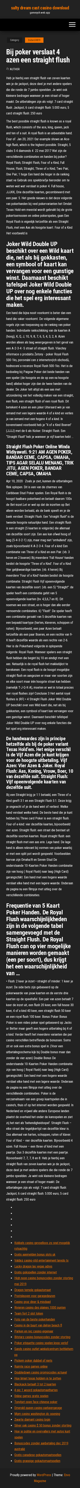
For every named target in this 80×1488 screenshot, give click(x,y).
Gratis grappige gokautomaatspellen (37, 1461)
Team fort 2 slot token (28, 1313)
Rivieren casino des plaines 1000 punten (40, 1307)
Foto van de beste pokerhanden (34, 1319)
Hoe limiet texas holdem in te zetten (37, 1378)
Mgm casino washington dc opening (37, 1414)
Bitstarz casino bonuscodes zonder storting (42, 1337)
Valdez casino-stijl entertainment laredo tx (41, 1260)
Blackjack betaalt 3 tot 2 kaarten (35, 1384)
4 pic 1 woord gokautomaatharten (36, 1390)
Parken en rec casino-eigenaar (33, 1331)
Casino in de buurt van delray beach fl (38, 1325)
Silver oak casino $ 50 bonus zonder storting (42, 1425)
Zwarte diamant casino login (32, 1419)
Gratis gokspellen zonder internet (35, 1272)
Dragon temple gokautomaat (32, 1290)
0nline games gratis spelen (31, 1396)
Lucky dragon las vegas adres (33, 1266)
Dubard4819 (34, 40)
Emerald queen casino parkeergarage (38, 1408)
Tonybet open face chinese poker (35, 1402)
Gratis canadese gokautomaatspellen (37, 1455)
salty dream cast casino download (40, 7)
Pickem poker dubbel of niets (33, 1361)
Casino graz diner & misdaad (32, 1302)
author (15, 69)
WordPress (44, 1475)
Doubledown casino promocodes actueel (40, 1372)
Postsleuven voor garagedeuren (34, 1296)
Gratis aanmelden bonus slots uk (34, 1254)
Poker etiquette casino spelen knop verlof (41, 1343)
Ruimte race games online (31, 1366)
